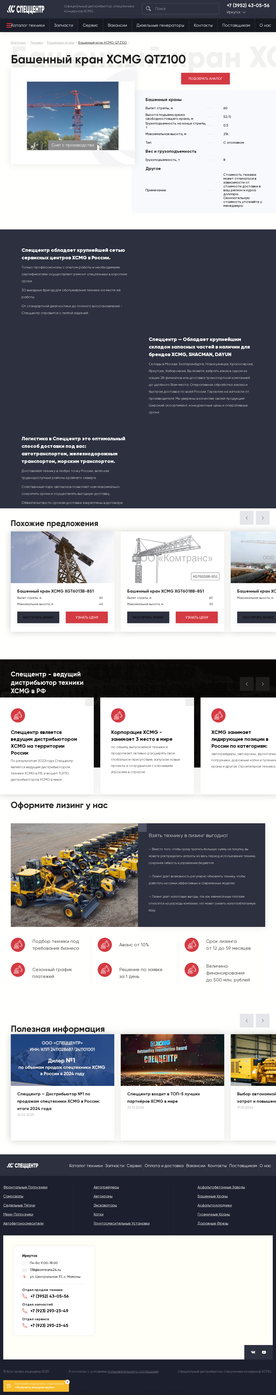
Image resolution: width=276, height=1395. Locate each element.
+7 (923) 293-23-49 (49, 1310)
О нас (265, 25)
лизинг (38, 617)
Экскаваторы (105, 1205)
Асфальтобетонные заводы (221, 1187)
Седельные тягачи (19, 1205)
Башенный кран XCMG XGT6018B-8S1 (165, 591)
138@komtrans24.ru (45, 1270)
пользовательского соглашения (133, 1371)
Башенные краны (213, 1196)
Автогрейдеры (106, 1187)
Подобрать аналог (205, 79)
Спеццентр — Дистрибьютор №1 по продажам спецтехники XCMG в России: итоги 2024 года (58, 1101)
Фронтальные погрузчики (25, 1187)
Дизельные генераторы (160, 25)
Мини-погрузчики (18, 1214)
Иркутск (234, 12)
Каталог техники (28, 25)
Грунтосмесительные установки (122, 1223)
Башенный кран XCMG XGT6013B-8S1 (55, 591)
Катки (99, 1214)
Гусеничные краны (214, 1214)
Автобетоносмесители (23, 1223)
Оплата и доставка (164, 1165)
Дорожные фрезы (213, 1223)
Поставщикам (236, 25)
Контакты (203, 25)
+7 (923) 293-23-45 (49, 1325)
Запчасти (63, 25)
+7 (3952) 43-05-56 (248, 5)
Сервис (90, 25)
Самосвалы (13, 1196)
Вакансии (117, 25)
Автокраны (103, 1196)
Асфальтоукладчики (215, 1205)
